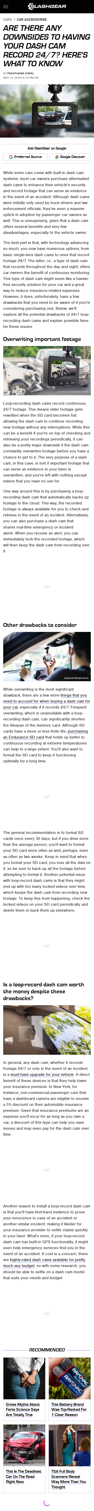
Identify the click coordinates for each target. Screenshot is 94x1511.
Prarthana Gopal (20, 73)
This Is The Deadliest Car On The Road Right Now (23, 1476)
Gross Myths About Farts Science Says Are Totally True (23, 1409)
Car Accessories (32, 19)
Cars (7, 19)
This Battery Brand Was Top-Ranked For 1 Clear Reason (69, 1409)
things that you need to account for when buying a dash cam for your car (46, 701)
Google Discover (72, 157)
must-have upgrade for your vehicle (42, 1074)
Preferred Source (28, 157)
